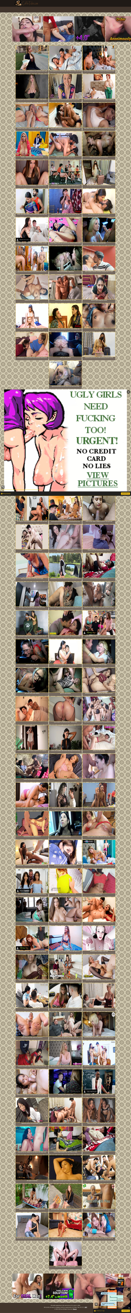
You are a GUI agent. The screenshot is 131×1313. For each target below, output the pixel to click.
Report (75, 1309)
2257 (86, 1307)
